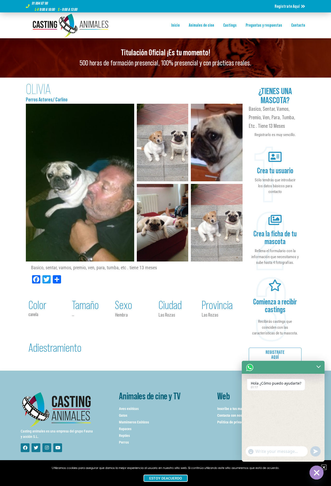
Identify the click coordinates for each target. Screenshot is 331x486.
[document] (165, 243)
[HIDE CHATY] (317, 473)
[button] (324, 467)
